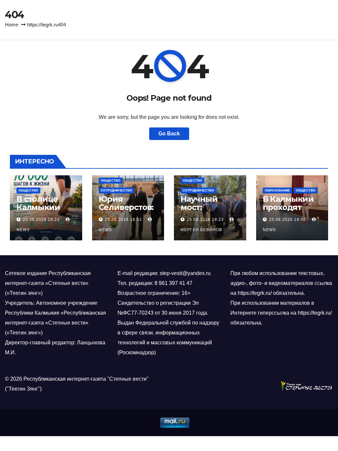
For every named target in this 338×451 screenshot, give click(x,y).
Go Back (169, 133)
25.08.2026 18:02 (287, 219)
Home (11, 24)
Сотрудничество (116, 190)
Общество (28, 190)
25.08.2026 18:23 (205, 219)
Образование (277, 190)
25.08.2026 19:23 (41, 219)
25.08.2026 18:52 (123, 219)
